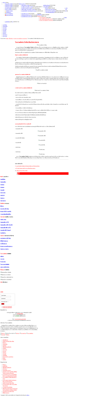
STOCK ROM (52, 5)
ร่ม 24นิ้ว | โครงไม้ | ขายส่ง (26, 8)
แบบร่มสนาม (13, 9)
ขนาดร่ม (4, 351)
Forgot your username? (7, 307)
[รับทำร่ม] (2, 333)
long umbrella (31, 13)
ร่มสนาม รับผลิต (8, 9)
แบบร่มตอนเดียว (16, 3)
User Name (3, 295)
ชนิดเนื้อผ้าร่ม (5, 339)
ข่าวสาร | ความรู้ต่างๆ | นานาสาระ (46, 20)
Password (3, 298)
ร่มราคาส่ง (5, 36)
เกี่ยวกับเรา (39, 16)
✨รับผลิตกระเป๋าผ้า (9, 10)
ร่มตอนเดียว (5, 26)
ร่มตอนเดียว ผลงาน (25, 13)
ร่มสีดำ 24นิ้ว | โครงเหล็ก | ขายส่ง (27, 9)
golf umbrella (34, 16)
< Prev (18, 173)
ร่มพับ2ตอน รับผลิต (8, 5)
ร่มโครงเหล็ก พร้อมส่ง (37, 6)
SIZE (56, 9)
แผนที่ (11, 21)
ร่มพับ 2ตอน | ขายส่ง (25, 5)
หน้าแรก (4, 2)
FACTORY (49, 17)
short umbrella (34, 15)
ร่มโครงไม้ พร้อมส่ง (36, 8)
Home (7, 2)
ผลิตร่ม (28, 395)
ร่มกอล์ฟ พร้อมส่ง (39, 10)
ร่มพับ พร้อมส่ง (32, 5)
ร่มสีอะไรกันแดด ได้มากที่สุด (21, 170)
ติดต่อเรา (4, 342)
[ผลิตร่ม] (7, 334)
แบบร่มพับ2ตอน (15, 5)
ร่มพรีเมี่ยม (5, 355)
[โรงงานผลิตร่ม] (29, 333)
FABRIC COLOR (51, 8)
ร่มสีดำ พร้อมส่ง (37, 9)
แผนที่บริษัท (7, 21)
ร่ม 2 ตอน (5, 27)
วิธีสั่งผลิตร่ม (39, 14)
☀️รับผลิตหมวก (8, 12)
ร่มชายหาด (5, 34)
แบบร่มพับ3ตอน (15, 6)
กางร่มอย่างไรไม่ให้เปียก (7, 387)
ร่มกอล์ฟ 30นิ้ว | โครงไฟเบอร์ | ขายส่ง (28, 10)
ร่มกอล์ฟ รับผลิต (8, 8)
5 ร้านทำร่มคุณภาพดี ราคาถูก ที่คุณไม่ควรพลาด (25, 168)
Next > (18, 174)
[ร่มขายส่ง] (2, 334)
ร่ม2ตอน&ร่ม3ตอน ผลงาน (26, 15)
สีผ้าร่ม (46, 8)
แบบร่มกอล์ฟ (13, 8)
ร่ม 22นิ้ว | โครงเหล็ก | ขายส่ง (27, 6)
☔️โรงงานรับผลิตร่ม (9, 13)
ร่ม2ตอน (4, 348)
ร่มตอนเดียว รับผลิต (9, 3)
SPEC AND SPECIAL (59, 12)
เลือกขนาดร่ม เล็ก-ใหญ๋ (50, 9)
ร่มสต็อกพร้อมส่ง (46, 5)
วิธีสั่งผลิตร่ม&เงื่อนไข (7, 367)
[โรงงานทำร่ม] (23, 333)
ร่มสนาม (4, 33)
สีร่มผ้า (4, 358)
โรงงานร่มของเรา (43, 17)
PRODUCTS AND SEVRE (31, 3)
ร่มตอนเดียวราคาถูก (7, 370)
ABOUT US (43, 16)
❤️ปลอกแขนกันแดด (9, 15)
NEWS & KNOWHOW (57, 20)
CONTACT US (16, 21)
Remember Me (4, 301)
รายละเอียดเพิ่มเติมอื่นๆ (50, 12)
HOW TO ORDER (45, 14)
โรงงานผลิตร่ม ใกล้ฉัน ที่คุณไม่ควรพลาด (27, 42)
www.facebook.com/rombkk (20, 319)
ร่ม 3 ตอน (5, 29)
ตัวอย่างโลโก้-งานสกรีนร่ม (50, 10)
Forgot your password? (7, 306)
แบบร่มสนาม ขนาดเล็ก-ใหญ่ (8, 391)
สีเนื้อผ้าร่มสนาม (6, 392)
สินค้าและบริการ (22, 3)
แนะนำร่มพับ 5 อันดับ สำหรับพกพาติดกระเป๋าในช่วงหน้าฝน (27, 166)
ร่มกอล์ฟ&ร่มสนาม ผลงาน (26, 16)
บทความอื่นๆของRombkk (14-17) (46, 18)
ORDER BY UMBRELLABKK (58, 18)
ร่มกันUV (4, 345)
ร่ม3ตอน (4, 359)
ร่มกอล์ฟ (4, 30)
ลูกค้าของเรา (66, 9)
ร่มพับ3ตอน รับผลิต (8, 6)
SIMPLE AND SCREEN (60, 10)
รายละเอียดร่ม (46, 6)
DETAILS (50, 6)
